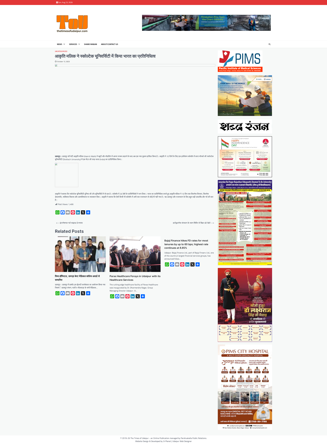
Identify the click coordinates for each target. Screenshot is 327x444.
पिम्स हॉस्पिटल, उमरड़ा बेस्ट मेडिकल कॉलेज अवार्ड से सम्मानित (77, 278)
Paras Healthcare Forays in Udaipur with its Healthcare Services (135, 278)
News (59, 44)
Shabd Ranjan (90, 44)
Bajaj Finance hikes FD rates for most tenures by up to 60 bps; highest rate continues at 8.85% (186, 244)
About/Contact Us (109, 44)
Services (73, 44)
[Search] (269, 44)
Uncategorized (61, 51)
